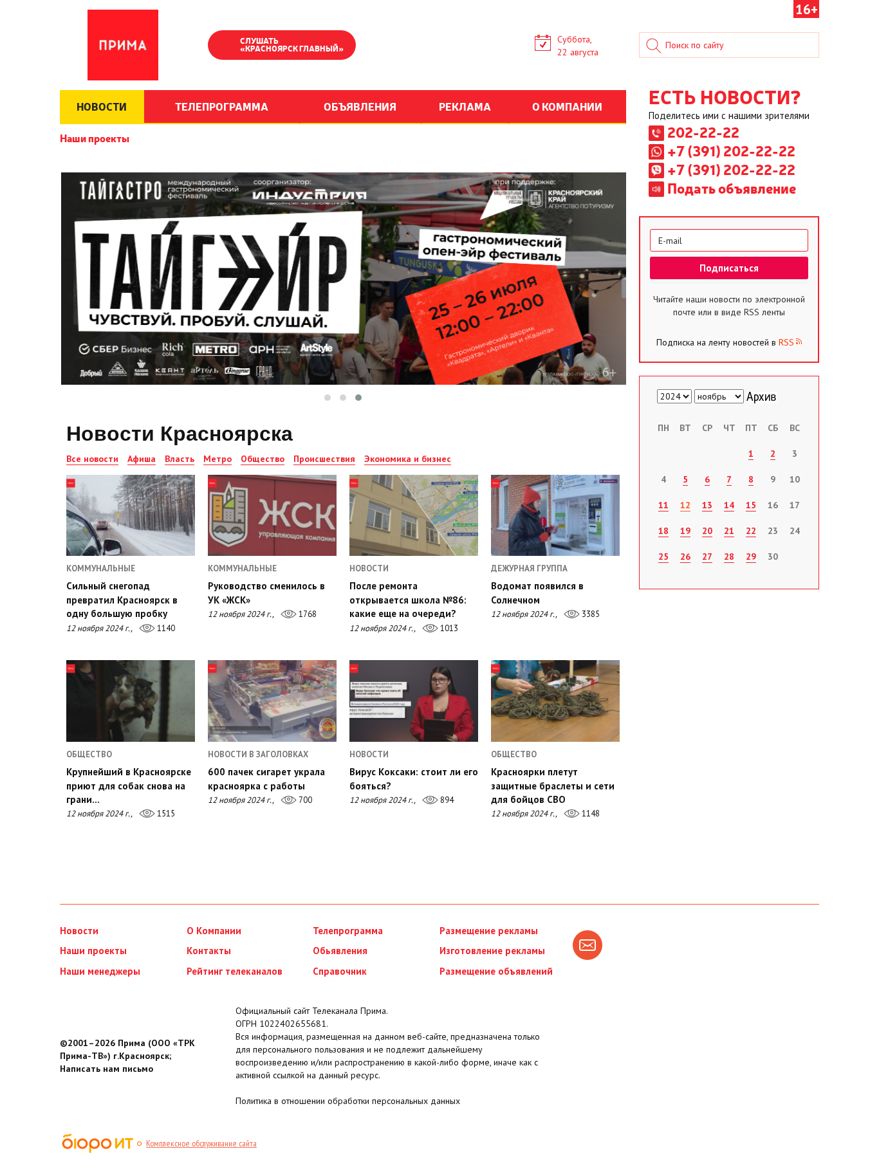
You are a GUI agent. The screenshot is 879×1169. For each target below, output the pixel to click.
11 (663, 505)
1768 (307, 614)
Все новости (92, 459)
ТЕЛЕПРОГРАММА (221, 106)
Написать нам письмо (106, 1068)
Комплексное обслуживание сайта (201, 1143)
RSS (786, 342)
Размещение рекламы (488, 931)
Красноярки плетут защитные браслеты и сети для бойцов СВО (553, 785)
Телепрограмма (348, 931)
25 (663, 556)
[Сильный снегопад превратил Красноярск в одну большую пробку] (130, 515)
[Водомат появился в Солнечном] (555, 515)
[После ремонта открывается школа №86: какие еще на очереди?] (413, 515)
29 (751, 556)
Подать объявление (731, 188)
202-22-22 (703, 132)
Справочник (340, 971)
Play (224, 46)
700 (304, 800)
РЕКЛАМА (465, 106)
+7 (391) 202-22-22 (731, 150)
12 (685, 505)
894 (446, 800)
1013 (448, 628)
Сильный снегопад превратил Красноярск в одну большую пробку (122, 600)
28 (729, 556)
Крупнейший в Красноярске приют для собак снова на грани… (128, 785)
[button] (327, 397)
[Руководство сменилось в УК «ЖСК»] (272, 515)
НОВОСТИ (102, 106)
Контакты (209, 950)
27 (707, 556)
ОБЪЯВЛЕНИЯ (360, 106)
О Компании (214, 931)
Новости (79, 931)
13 (707, 505)
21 (729, 531)
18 (663, 531)
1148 (590, 813)
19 (685, 531)
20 (707, 531)
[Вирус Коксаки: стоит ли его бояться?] (413, 700)
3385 (590, 614)
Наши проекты (94, 138)
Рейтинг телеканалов (234, 971)
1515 (165, 813)
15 (751, 505)
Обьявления (340, 950)
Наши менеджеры (100, 971)
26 (685, 556)
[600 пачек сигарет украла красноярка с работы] (272, 700)
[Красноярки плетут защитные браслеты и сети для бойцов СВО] (555, 700)
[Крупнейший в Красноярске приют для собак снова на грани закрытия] (130, 700)
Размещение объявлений (496, 971)
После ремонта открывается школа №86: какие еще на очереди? (408, 600)
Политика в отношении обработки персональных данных (348, 1101)
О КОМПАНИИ (567, 106)
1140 (165, 628)
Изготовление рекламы (492, 950)
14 (729, 505)
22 (751, 531)
